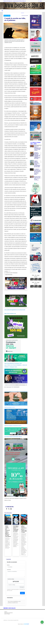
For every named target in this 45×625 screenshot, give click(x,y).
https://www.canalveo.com (10, 313)
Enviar (22, 593)
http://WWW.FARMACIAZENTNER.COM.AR (13, 436)
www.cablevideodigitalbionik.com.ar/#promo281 (14, 309)
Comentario (9, 569)
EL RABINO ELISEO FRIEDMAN (10, 272)
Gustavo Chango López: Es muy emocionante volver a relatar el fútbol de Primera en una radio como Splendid (8, 531)
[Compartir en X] (9, 509)
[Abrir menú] (2, 11)
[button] (39, 1)
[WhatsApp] (41, 1)
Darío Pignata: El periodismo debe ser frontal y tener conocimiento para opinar (16, 528)
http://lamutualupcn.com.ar (9, 407)
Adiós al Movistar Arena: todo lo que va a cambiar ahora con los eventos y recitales (24, 529)
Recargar (22, 587)
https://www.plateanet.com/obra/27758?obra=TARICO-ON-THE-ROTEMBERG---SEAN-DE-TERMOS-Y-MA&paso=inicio (15, 365)
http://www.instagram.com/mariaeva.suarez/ (12, 425)
